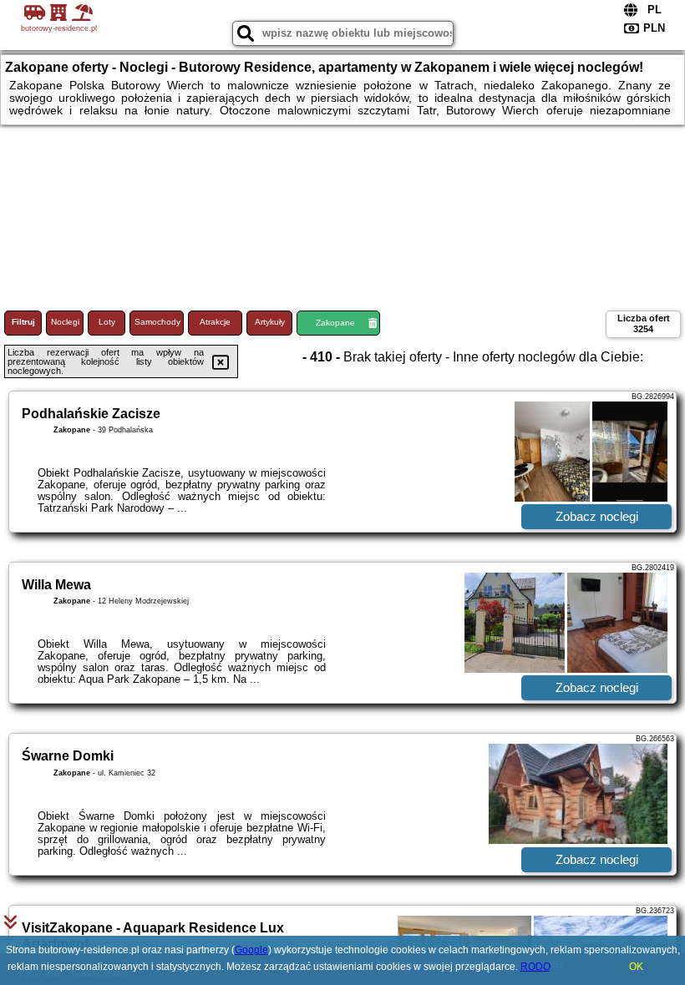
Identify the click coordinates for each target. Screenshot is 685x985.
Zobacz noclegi (597, 516)
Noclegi (65, 321)
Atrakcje (215, 321)
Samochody (157, 321)
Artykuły (270, 321)
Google (251, 950)
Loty (107, 321)
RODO (535, 966)
